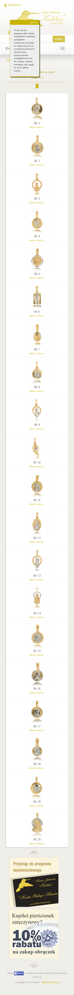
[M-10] (37, 447)
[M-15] (37, 636)
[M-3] (37, 183)
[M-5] (37, 259)
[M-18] (37, 749)
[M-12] (37, 523)
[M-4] (37, 221)
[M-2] (37, 146)
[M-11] (37, 485)
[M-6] (37, 297)
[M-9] (37, 410)
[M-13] (37, 560)
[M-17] (37, 711)
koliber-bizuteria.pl (50, 982)
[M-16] (37, 673)
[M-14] (37, 598)
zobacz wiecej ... (37, 127)
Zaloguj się (14, 4)
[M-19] (37, 787)
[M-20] (37, 824)
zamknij (33, 22)
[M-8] (37, 372)
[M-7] (37, 334)
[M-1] (37, 108)
